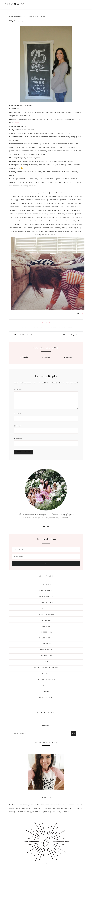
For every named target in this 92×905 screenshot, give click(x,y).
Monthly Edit (46, 650)
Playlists (46, 662)
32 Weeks (24, 357)
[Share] (42, 322)
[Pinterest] (48, 527)
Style (46, 685)
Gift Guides (46, 620)
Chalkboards (14, 16)
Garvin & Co (15, 4)
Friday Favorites (46, 614)
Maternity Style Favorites (23, 335)
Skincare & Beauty (46, 680)
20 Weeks (45, 357)
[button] (85, 4)
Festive (46, 608)
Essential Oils (46, 602)
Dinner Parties (46, 596)
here (17, 123)
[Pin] (49, 322)
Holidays (46, 626)
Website (18, 438)
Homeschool (46, 632)
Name (17, 414)
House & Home (46, 638)
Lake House (46, 644)
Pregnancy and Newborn (46, 668)
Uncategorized (46, 697)
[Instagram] (44, 527)
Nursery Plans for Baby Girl (67, 335)
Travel (46, 691)
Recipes (46, 674)
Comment (19, 389)
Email (17, 426)
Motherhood (26, 16)
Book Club (46, 584)
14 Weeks (67, 357)
